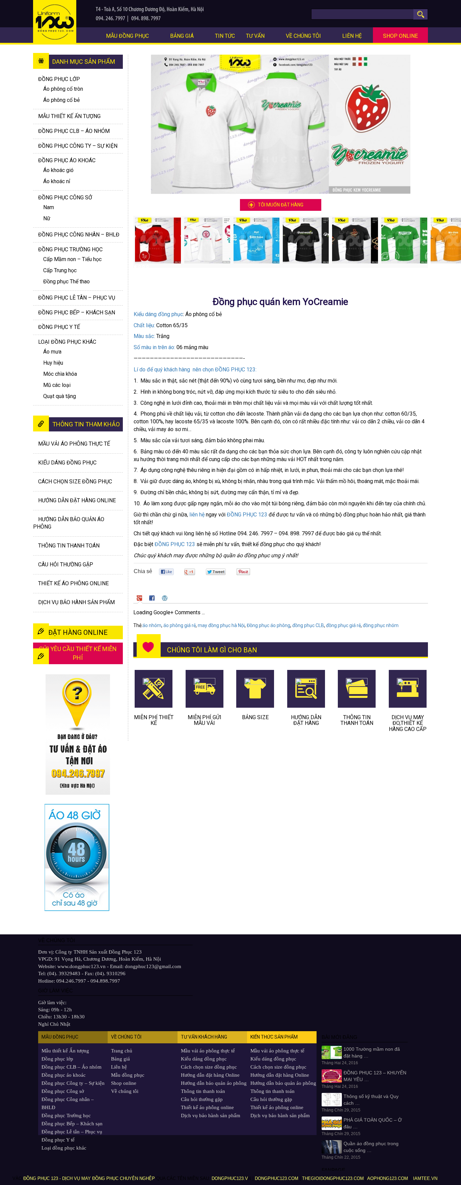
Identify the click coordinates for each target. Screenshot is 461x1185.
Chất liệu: (144, 325)
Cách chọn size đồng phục (75, 481)
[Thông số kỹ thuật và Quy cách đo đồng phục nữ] (332, 1099)
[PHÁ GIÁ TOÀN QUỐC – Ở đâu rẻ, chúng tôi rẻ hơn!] (332, 1123)
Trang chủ (121, 1050)
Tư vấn (255, 36)
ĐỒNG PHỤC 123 (247, 514)
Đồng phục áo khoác (64, 1075)
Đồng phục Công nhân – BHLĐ (78, 234)
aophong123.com (387, 1178)
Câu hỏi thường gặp (65, 564)
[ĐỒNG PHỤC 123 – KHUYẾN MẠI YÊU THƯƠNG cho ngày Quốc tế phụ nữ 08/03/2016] (332, 1075)
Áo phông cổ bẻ (61, 100)
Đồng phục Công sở (65, 197)
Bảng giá (182, 36)
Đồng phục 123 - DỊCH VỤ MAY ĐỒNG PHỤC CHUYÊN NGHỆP (89, 1178)
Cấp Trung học (60, 270)
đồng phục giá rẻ (343, 625)
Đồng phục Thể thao (66, 281)
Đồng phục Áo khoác (67, 160)
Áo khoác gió (58, 170)
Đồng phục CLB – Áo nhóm (74, 131)
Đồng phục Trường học (70, 249)
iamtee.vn (426, 1178)
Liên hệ (352, 36)
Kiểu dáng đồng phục (158, 314)
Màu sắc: (144, 336)
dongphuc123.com (276, 1178)
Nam (48, 207)
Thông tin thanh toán (69, 545)
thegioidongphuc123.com (333, 1178)
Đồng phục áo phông (268, 625)
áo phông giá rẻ (179, 625)
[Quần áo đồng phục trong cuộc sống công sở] (332, 1146)
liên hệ (197, 514)
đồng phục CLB (308, 625)
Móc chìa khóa (60, 374)
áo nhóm (151, 625)
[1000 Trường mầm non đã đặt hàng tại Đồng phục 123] (332, 1052)
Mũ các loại (57, 385)
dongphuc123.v (230, 1178)
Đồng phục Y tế (59, 327)
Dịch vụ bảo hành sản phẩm (76, 602)
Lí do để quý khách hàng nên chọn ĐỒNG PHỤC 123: (195, 369)
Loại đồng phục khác (67, 342)
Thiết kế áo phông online (73, 583)
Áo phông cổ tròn (63, 89)
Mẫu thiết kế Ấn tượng (69, 116)
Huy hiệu (53, 363)
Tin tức (225, 36)
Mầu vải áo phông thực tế (74, 444)
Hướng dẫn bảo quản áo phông (214, 1083)
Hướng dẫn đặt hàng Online (77, 500)
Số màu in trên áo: (154, 347)
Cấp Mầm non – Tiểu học (72, 259)
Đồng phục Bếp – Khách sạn (76, 312)
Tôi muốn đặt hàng (280, 204)
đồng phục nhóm (381, 625)
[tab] (140, 597)
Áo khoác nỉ (56, 181)
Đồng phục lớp (59, 79)
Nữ (46, 218)
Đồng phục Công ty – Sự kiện (77, 146)
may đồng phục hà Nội (221, 625)
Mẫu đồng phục (127, 36)
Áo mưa (52, 351)
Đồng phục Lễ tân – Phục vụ (76, 297)
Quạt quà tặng (59, 396)
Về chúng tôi (303, 36)
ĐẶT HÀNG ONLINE (78, 632)
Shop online (400, 36)
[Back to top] (446, 1163)
